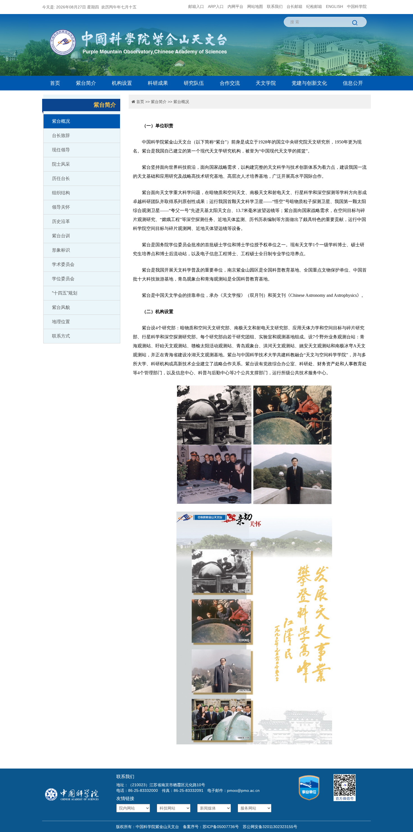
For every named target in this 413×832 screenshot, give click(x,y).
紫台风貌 (61, 307)
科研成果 (158, 83)
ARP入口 (216, 6)
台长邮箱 (294, 6)
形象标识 (61, 250)
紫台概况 (61, 121)
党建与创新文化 (309, 83)
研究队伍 (194, 83)
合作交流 (230, 83)
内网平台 (235, 6)
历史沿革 (61, 221)
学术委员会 (63, 264)
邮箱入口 (196, 6)
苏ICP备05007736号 (221, 826)
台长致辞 (61, 135)
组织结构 (61, 192)
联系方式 (61, 336)
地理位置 (61, 321)
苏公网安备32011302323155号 (268, 826)
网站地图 (255, 6)
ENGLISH (334, 6)
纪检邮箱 (314, 6)
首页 (55, 83)
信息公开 (353, 83)
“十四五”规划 (64, 293)
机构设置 (122, 83)
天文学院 (266, 83)
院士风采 (61, 164)
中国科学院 (357, 6)
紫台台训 (61, 235)
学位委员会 (63, 278)
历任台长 (61, 178)
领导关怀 (61, 207)
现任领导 (61, 149)
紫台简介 (86, 83)
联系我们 (275, 6)
